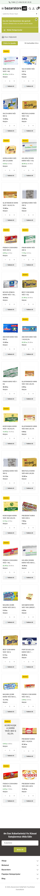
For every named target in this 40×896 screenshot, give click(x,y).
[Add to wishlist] (16, 51)
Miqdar (5, 77)
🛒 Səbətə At (9, 86)
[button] (3, 8)
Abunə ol (20, 850)
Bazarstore (15, 887)
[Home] (3, 37)
